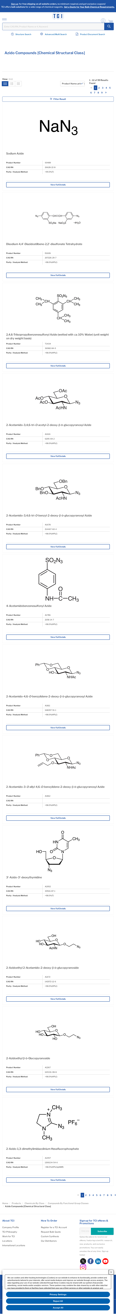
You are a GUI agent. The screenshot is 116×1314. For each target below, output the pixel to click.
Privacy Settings (58, 1294)
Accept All (58, 1307)
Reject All (58, 1301)
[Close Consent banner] (111, 1272)
